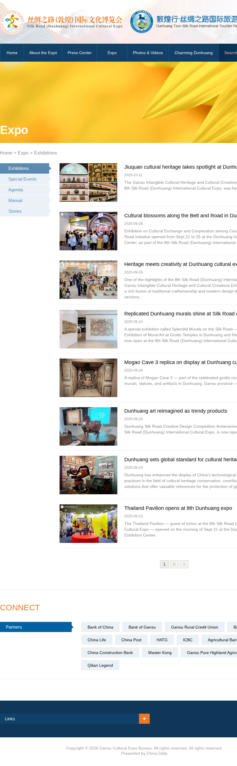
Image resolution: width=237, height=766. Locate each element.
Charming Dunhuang (194, 52)
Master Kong (160, 652)
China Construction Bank (110, 652)
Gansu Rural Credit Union (194, 627)
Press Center (80, 52)
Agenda (15, 189)
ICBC (187, 640)
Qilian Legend (100, 665)
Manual (15, 200)
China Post (131, 640)
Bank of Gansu (142, 627)
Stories (15, 211)
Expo (112, 52)
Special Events (22, 179)
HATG (162, 640)
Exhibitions (45, 152)
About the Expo (43, 52)
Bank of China (100, 627)
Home (12, 52)
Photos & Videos (148, 52)
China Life (97, 640)
